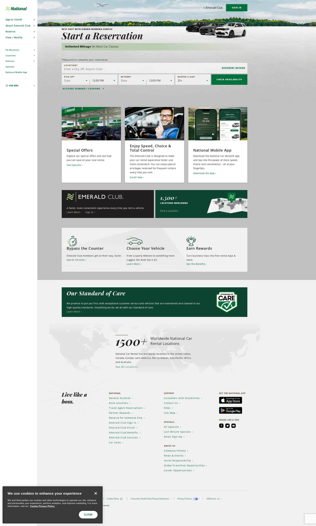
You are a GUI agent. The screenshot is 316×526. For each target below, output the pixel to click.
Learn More (73, 212)
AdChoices (212, 498)
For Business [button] (12, 49)
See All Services (76, 259)
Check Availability (229, 79)
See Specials (74, 165)
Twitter (227, 425)
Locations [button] (11, 55)
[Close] (96, 493)
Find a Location (169, 210)
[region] (53, 504)
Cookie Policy (113, 498)
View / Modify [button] (14, 37)
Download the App (203, 173)
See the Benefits (195, 263)
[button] (18, 19)
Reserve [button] (10, 31)
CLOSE (88, 514)
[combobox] (154, 68)
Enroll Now (136, 177)
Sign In (236, 7)
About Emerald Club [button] (18, 25)
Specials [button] (10, 66)
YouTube (233, 425)
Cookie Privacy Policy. (42, 506)
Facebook (221, 425)
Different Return (233, 67)
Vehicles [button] (10, 61)
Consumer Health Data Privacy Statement (150, 498)
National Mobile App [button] (16, 72)
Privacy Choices (184, 498)
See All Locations (126, 367)
